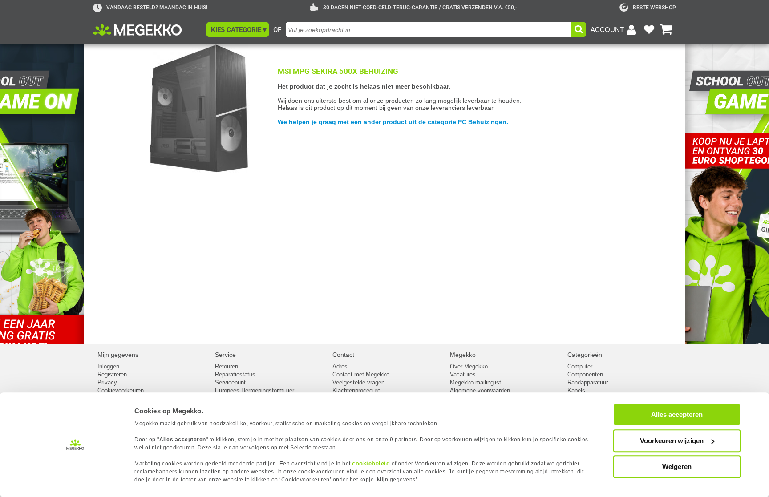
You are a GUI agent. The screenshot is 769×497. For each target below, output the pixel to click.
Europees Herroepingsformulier (254, 390)
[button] (237, 29)
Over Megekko (469, 366)
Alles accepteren (677, 414)
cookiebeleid (371, 463)
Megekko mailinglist (475, 382)
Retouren (226, 366)
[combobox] (428, 29)
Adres (340, 366)
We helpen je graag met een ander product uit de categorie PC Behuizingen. (393, 121)
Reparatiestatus (235, 374)
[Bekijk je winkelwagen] (666, 29)
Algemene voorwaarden (480, 390)
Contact (343, 354)
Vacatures (463, 374)
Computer (579, 366)
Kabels (576, 390)
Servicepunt (230, 382)
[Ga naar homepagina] (147, 30)
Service (225, 354)
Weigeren (677, 466)
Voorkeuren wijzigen (672, 440)
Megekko (463, 354)
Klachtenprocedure (356, 390)
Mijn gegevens (117, 354)
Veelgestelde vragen (358, 382)
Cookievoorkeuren (120, 390)
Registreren (112, 374)
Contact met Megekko (360, 374)
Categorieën (584, 354)
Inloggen (108, 366)
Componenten (585, 374)
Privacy (107, 382)
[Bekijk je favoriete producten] (648, 29)
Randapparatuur (587, 382)
